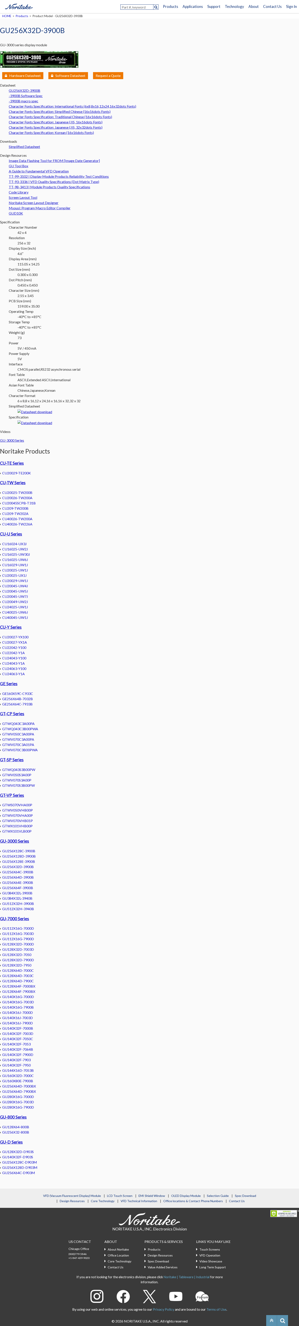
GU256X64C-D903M (18, 1173)
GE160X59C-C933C (17, 693)
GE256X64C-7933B (17, 704)
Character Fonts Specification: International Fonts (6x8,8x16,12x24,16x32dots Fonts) (72, 106)
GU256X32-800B (15, 1132)
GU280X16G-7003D (18, 1102)
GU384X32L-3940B (17, 898)
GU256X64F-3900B (17, 888)
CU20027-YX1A (14, 642)
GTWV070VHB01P (17, 821)
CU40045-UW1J (15, 617)
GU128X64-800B (15, 1127)
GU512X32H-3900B (18, 903)
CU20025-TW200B (17, 492)
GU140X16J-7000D (17, 1012)
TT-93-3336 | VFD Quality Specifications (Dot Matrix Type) (54, 182)
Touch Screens (209, 1249)
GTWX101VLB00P (17, 831)
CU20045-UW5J (15, 591)
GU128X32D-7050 (16, 954)
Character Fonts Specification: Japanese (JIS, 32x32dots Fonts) (55, 127)
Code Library (18, 192)
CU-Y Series (11, 627)
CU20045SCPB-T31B (19, 503)
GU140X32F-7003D (17, 1033)
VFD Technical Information (139, 1201)
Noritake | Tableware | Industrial (186, 1277)
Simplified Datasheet (24, 146)
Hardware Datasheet (25, 75)
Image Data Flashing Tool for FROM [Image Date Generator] (54, 160)
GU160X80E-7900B (17, 1081)
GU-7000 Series (14, 918)
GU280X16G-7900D (18, 1107)
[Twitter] (149, 1296)
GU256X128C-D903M (19, 1162)
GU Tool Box (18, 166)
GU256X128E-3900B (18, 861)
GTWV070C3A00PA (18, 739)
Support (213, 6)
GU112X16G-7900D (18, 939)
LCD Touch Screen (119, 1196)
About (253, 6)
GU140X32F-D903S (17, 1157)
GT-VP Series (12, 795)
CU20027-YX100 (15, 637)
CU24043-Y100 (14, 658)
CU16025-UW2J (15, 549)
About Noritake (118, 1249)
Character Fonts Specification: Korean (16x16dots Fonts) (51, 132)
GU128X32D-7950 (16, 965)
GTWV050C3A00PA (18, 734)
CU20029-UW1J (15, 580)
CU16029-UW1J (15, 565)
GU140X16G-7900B (18, 1007)
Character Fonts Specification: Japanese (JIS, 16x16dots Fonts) (55, 122)
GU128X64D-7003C (18, 976)
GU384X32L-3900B (17, 893)
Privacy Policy (163, 1309)
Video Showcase (210, 1261)
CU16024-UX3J (14, 544)
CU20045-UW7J (15, 596)
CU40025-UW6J (15, 612)
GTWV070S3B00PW (18, 785)
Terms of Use (216, 1309)
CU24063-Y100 (14, 668)
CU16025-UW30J (16, 554)
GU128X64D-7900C (18, 981)
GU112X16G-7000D (18, 928)
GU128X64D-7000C (18, 970)
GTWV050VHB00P (17, 810)
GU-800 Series (13, 1117)
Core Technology (102, 1201)
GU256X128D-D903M (19, 1167)
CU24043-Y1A (13, 663)
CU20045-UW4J (15, 586)
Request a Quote (108, 75)
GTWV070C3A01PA (18, 744)
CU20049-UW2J (15, 602)
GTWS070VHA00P (17, 805)
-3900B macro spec (23, 101)
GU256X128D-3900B (19, 856)
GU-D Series (11, 1142)
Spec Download (245, 1196)
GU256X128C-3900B (18, 851)
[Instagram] (97, 1296)
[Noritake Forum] (202, 1296)
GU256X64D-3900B (18, 877)
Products (170, 6)
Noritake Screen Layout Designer (33, 203)
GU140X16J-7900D (17, 1023)
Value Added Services (163, 1267)
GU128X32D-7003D (18, 949)
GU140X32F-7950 (16, 1065)
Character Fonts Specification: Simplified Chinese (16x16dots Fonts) (60, 111)
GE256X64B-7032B (17, 699)
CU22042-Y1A (13, 653)
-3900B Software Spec (26, 96)
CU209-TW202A (15, 513)
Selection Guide (218, 1196)
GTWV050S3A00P (16, 775)
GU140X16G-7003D (18, 1002)
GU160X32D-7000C (18, 1075)
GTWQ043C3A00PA (18, 723)
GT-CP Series (12, 713)
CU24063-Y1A (13, 674)
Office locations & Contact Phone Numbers (193, 1201)
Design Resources (72, 1201)
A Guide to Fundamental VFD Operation (39, 171)
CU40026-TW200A (17, 519)
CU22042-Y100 (14, 647)
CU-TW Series (13, 482)
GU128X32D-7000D (18, 944)
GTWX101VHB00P (17, 826)
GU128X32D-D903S (18, 1152)
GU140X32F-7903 (16, 1060)
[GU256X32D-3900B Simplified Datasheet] (35, 411)
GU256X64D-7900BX (19, 1091)
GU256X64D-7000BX (19, 1086)
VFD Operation (209, 1255)
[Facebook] (123, 1296)
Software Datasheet (70, 75)
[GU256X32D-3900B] (39, 59)
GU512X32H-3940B (18, 909)
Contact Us (272, 6)
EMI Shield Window (152, 1196)
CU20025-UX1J (14, 575)
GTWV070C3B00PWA (20, 750)
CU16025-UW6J (15, 559)
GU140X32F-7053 (16, 1044)
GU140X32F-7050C (17, 1039)
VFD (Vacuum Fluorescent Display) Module (72, 1196)
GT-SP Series (12, 759)
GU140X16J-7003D (17, 1018)
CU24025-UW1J (15, 607)
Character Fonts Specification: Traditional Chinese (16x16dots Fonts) (60, 117)
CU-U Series (11, 534)
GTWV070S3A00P (16, 780)
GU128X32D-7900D (18, 960)
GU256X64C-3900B (17, 872)
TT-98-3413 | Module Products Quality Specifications (49, 187)
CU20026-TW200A (17, 498)
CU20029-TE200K (16, 473)
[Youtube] (175, 1296)
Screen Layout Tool (23, 197)
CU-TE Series (12, 463)
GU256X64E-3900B (17, 882)
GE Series (9, 683)
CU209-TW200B (15, 508)
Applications (193, 6)
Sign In (291, 6)
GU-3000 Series (12, 440)
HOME (6, 16)
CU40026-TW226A (17, 524)
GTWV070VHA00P (17, 815)
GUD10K (16, 213)
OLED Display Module (186, 1196)
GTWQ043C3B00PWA (20, 729)
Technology (234, 6)
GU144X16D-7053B (18, 1070)
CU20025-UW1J (15, 570)
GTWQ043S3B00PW (18, 769)
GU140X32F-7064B (17, 1049)
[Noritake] (18, 5)
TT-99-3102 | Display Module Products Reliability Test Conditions (59, 176)
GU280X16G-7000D (18, 1097)
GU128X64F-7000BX (18, 986)
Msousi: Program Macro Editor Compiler (39, 208)
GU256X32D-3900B (24, 90)
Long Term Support (212, 1267)
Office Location (118, 1255)
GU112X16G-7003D (18, 933)
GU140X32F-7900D (17, 1054)
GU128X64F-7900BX (18, 991)
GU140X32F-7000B (17, 1028)
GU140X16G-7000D (18, 997)
